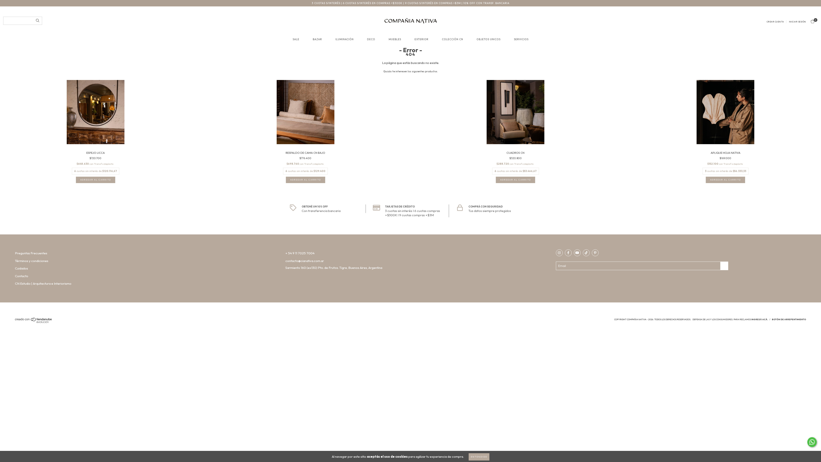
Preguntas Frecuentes (31, 253)
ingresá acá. (759, 319)
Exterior (421, 39)
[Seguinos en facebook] (568, 252)
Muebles (395, 39)
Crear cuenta (775, 21)
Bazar (317, 39)
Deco (371, 39)
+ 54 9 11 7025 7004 (300, 253)
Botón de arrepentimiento (789, 319)
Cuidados (21, 268)
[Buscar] (37, 21)
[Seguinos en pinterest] (595, 252)
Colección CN (452, 39)
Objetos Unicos (489, 39)
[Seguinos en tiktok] (586, 252)
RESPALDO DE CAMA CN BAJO (305, 152)
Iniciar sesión (797, 21)
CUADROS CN (515, 152)
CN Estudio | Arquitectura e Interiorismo (43, 283)
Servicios (521, 39)
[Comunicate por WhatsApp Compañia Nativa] (812, 442)
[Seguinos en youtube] (577, 252)
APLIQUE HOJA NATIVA (725, 152)
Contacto (21, 276)
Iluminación (344, 39)
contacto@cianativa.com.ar (304, 261)
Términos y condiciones (31, 261)
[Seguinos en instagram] (559, 252)
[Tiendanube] (33, 322)
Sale (296, 39)
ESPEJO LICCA (95, 152)
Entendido (479, 456)
